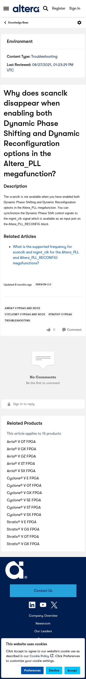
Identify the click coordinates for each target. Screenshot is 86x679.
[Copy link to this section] (30, 186)
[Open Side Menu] (6, 8)
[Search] (45, 8)
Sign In (74, 8)
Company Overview (43, 615)
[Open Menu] (79, 22)
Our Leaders (43, 631)
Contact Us (43, 591)
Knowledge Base (18, 22)
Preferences (32, 670)
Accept (72, 670)
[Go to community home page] (26, 8)
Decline (54, 670)
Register (58, 8)
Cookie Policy (39, 656)
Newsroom (43, 623)
